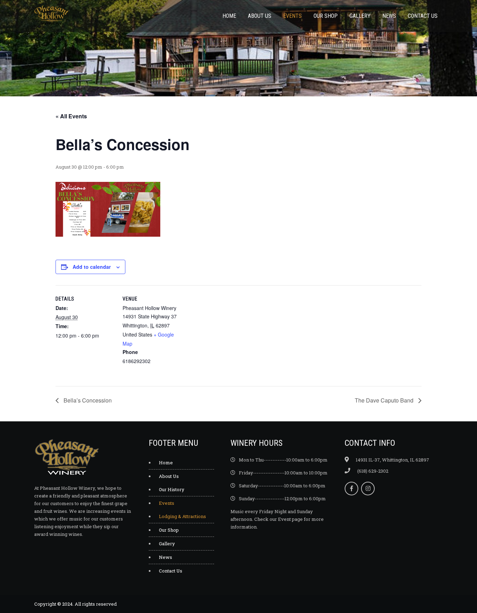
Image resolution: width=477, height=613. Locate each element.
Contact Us (423, 16)
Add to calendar (92, 266)
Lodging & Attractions (182, 516)
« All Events (71, 116)
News (389, 16)
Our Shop (326, 16)
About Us (259, 16)
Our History (171, 489)
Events (292, 16)
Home (229, 16)
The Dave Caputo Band (385, 400)
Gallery (360, 16)
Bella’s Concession (87, 400)
